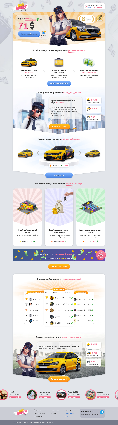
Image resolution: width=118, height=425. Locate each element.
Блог (66, 417)
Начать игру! (59, 175)
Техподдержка (69, 413)
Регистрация (98, 7)
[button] (38, 153)
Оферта (25, 422)
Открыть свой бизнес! (59, 267)
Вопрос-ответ (55, 410)
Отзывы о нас (38, 416)
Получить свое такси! (59, 127)
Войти (90, 7)
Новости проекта (39, 413)
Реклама (53, 413)
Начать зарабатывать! (29, 34)
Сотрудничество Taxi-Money (38, 422)
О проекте (37, 410)
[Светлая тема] (71, 410)
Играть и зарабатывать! (59, 83)
